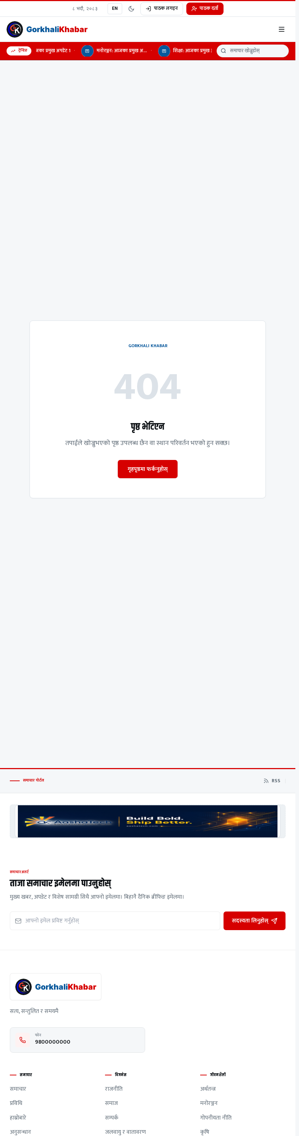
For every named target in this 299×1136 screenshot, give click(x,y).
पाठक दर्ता (208, 8)
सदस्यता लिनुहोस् (250, 920)
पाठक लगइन (166, 8)
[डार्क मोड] (131, 8)
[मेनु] (281, 29)
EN (115, 8)
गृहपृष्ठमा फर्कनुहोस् (148, 469)
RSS (276, 781)
